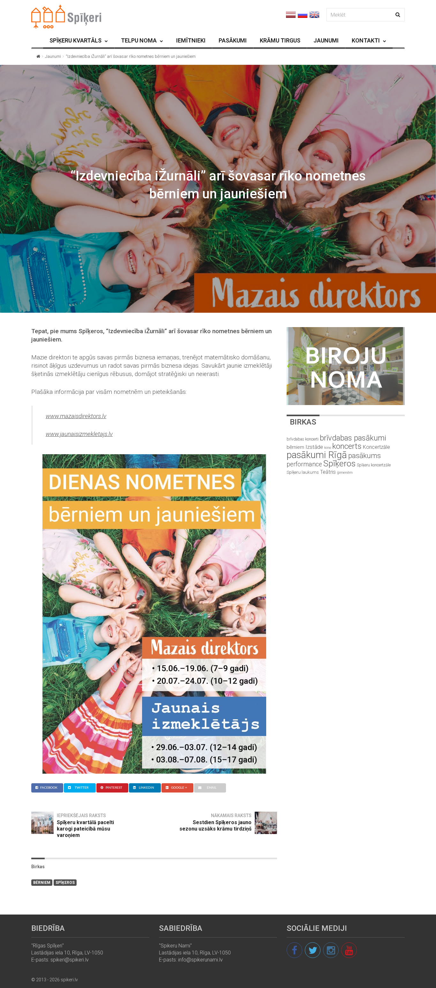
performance (304, 464)
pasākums (364, 455)
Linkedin (146, 787)
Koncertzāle (376, 447)
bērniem (295, 447)
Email (211, 787)
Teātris (328, 472)
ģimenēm (345, 473)
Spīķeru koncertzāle (374, 465)
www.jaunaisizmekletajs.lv (79, 434)
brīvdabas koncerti (303, 439)
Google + (179, 787)
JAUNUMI (326, 40)
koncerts (347, 446)
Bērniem (41, 882)
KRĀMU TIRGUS (280, 40)
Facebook (48, 787)
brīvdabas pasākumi (353, 437)
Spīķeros (65, 882)
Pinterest (114, 787)
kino (327, 448)
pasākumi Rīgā (317, 454)
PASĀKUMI (233, 40)
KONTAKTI (366, 40)
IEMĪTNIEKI (191, 40)
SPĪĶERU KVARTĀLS (75, 40)
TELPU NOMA (139, 40)
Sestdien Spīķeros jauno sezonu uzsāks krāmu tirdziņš (215, 825)
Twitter (81, 787)
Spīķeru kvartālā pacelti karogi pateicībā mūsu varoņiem (85, 828)
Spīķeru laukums (303, 472)
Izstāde (314, 447)
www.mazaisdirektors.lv (76, 416)
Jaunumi (53, 56)
